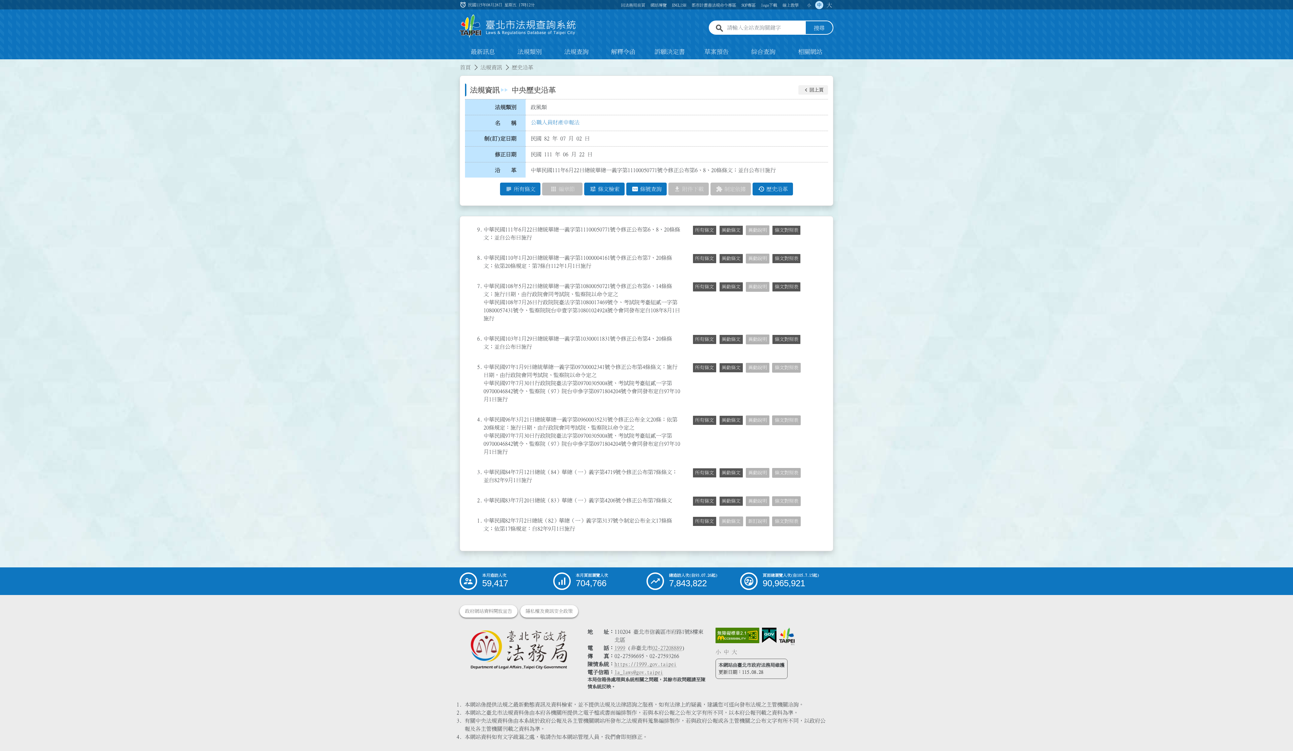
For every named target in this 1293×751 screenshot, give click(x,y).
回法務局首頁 (633, 5)
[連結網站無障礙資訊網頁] (737, 635)
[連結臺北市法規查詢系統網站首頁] (518, 26)
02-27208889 (667, 648)
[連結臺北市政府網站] (787, 636)
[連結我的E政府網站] (769, 635)
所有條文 (704, 230)
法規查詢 (576, 52)
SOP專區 (748, 5)
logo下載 (769, 5)
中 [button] (819, 5)
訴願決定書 (670, 52)
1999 (620, 648)
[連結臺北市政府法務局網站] (518, 649)
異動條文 (731, 230)
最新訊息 (483, 52)
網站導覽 (659, 5)
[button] (813, 90)
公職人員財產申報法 (555, 122)
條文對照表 (786, 230)
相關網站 (810, 52)
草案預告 (716, 52)
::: (4, 63)
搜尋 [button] (819, 28)
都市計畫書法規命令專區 (714, 5)
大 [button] (829, 5)
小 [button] (809, 5)
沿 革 (506, 170)
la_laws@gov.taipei (639, 672)
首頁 (465, 67)
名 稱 (506, 123)
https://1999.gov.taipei (645, 664)
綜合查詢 (763, 52)
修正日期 (506, 154)
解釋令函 (623, 52)
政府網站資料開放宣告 (488, 611)
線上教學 (791, 5)
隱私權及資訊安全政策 (549, 611)
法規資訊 (491, 67)
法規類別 (530, 52)
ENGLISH (679, 5)
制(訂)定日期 (500, 138)
